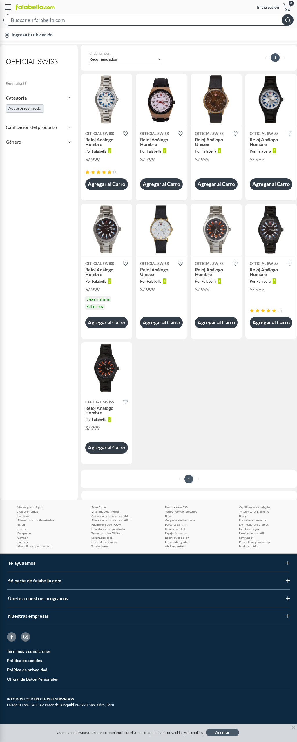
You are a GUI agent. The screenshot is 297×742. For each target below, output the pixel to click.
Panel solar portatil (251, 533)
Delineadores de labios (254, 524)
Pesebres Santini (175, 524)
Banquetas (24, 533)
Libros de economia (104, 542)
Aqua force (98, 507)
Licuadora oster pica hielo (108, 529)
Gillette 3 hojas (249, 529)
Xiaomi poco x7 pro (30, 507)
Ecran (21, 524)
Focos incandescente (252, 520)
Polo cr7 (22, 542)
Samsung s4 (246, 537)
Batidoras (23, 516)
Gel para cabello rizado (180, 520)
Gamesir (22, 537)
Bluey (242, 516)
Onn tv (21, 529)
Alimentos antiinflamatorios (35, 520)
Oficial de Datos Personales (32, 679)
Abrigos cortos (174, 546)
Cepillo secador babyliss (254, 507)
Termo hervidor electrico (181, 511)
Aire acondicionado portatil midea (111, 516)
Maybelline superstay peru (34, 546)
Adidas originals (27, 511)
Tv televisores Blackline (254, 511)
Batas (168, 516)
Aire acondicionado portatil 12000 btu (111, 520)
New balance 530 (176, 507)
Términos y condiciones (28, 651)
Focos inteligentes (177, 542)
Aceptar (222, 732)
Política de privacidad (27, 669)
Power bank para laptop (254, 542)
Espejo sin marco (176, 533)
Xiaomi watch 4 (175, 529)
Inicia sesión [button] (268, 7)
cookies (197, 732)
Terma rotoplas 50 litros (106, 533)
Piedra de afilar (248, 546)
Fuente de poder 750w (106, 524)
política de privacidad (167, 732)
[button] (148, 21)
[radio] (87, 172)
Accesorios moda (24, 108)
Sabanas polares (101, 537)
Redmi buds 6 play (177, 537)
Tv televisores (100, 546)
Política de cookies (24, 660)
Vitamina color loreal (105, 511)
